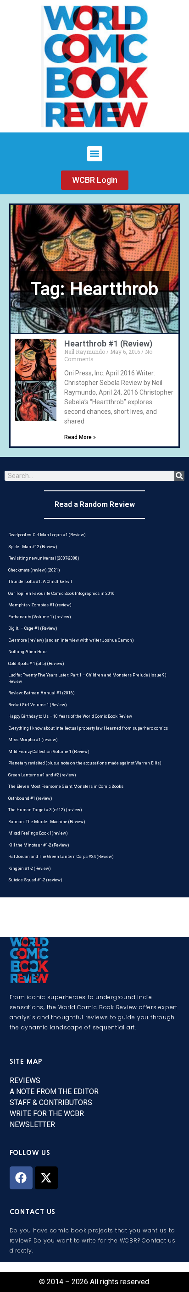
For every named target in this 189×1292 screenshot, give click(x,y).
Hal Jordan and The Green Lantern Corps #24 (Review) (61, 856)
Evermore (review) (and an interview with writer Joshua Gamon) (71, 640)
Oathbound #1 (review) (30, 798)
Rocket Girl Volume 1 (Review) (37, 705)
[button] (94, 153)
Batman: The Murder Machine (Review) (46, 821)
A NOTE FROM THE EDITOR (54, 1091)
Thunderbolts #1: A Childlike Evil (40, 581)
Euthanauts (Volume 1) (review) (39, 617)
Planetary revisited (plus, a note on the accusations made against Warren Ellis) (84, 763)
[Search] (179, 476)
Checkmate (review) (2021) (34, 570)
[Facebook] (21, 1177)
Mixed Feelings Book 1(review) (38, 833)
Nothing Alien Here (27, 651)
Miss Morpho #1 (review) (33, 739)
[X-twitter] (46, 1177)
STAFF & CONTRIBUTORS (51, 1102)
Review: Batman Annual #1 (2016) (41, 693)
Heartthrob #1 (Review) (108, 343)
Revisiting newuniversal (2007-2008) (43, 558)
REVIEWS (25, 1080)
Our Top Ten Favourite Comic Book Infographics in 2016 (61, 593)
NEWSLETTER (32, 1124)
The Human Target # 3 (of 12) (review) (45, 810)
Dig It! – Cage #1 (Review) (32, 628)
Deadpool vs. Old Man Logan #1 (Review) (47, 535)
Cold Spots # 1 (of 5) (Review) (36, 663)
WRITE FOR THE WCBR (47, 1113)
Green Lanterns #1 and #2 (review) (42, 775)
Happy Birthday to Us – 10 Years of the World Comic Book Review (70, 716)
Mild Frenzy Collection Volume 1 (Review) (48, 751)
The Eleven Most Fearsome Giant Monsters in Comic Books (65, 786)
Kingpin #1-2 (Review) (29, 868)
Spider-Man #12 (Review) (32, 546)
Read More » (80, 437)
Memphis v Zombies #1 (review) (40, 605)
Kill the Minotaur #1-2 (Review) (38, 845)
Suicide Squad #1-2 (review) (35, 880)
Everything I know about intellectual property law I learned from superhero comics (88, 728)
